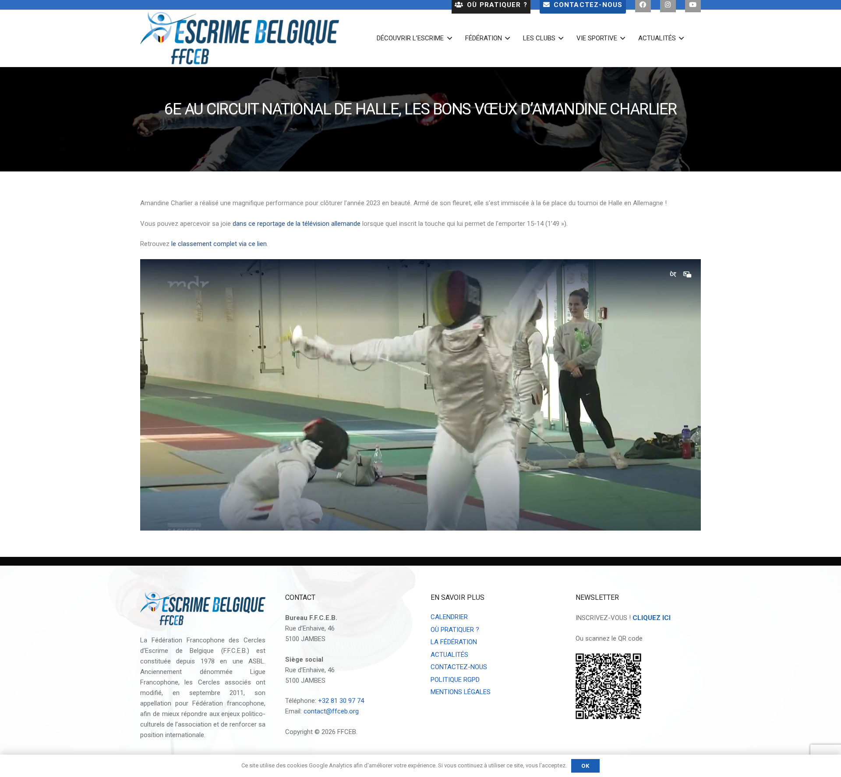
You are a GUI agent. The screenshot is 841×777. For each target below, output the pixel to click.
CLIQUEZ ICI (652, 618)
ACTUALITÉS (449, 655)
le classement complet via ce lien (219, 244)
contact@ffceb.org (331, 711)
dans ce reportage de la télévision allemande (296, 224)
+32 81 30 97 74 (341, 701)
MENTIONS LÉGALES (461, 692)
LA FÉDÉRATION (454, 642)
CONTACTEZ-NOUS (459, 667)
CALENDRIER (449, 617)
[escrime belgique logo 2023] (239, 38)
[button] (448, 38)
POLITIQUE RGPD (455, 680)
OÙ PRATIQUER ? (455, 630)
